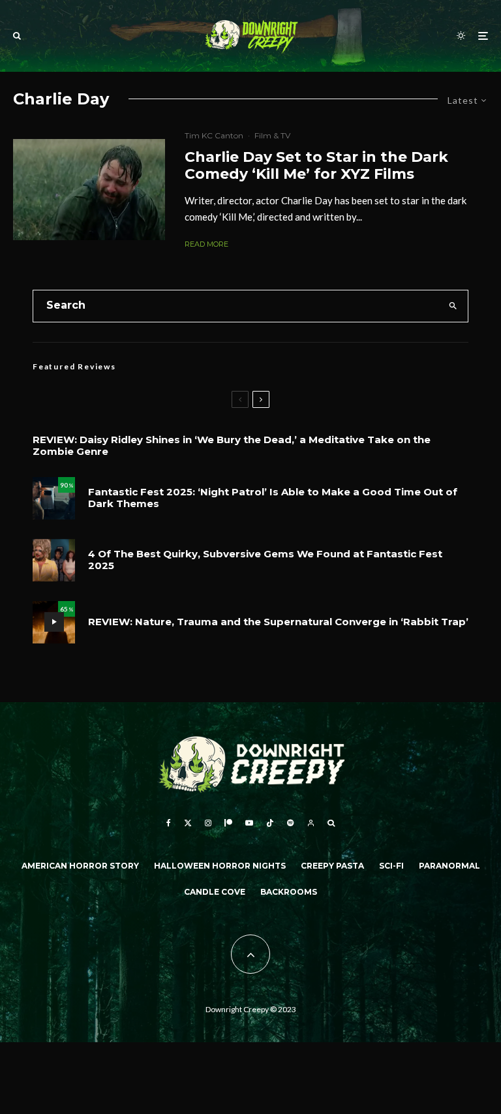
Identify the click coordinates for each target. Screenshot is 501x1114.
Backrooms (288, 892)
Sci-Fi (391, 866)
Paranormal (449, 866)
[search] (453, 306)
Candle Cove (214, 892)
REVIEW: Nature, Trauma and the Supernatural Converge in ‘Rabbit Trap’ (278, 622)
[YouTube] (249, 822)
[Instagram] (208, 822)
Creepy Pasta (332, 866)
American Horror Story (80, 866)
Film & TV (272, 135)
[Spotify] (290, 822)
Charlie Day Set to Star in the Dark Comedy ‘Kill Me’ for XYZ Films (316, 166)
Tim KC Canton (214, 135)
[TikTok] (270, 822)
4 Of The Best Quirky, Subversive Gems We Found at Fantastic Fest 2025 (265, 560)
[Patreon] (228, 822)
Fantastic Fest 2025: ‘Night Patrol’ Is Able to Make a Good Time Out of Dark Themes (272, 498)
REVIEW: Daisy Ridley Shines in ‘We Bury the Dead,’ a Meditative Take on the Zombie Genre (232, 445)
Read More (206, 244)
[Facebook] (168, 822)
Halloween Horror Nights (220, 866)
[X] (187, 822)
